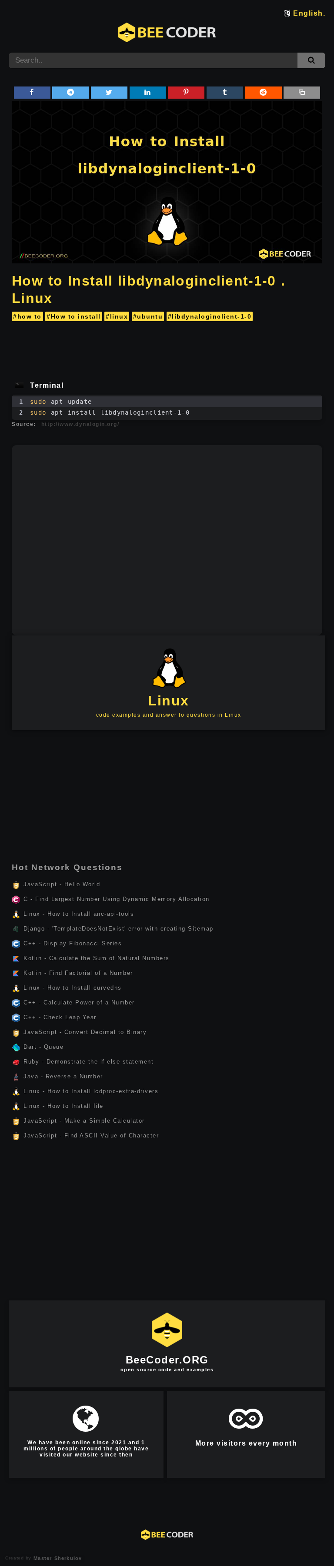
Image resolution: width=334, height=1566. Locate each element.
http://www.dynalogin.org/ (80, 424)
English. (309, 13)
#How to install (74, 316)
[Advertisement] (167, 348)
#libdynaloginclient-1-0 (210, 316)
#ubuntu (148, 316)
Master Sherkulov (56, 1558)
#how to (27, 316)
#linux (117, 316)
